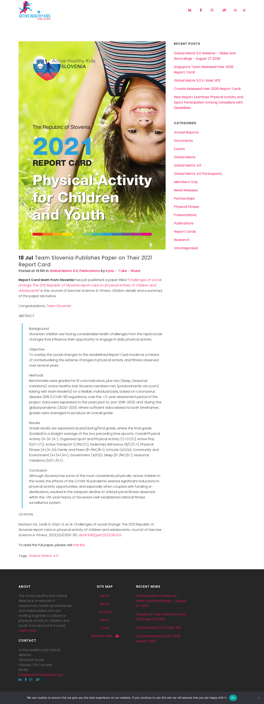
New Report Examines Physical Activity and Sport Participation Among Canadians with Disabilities (208, 102)
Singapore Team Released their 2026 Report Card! (161, 617)
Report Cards (185, 231)
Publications (89, 270)
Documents (183, 140)
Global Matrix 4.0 (64, 270)
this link (79, 545)
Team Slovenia (58, 306)
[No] (259, 698)
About (105, 604)
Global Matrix (185, 157)
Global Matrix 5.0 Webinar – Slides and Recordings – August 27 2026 (161, 600)
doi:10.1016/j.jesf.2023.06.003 (100, 535)
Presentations (185, 215)
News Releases (186, 190)
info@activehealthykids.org (40, 674)
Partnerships (184, 198)
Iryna (110, 270)
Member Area (103, 636)
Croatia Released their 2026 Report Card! (207, 88)
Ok (233, 697)
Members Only (186, 182)
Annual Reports (186, 132)
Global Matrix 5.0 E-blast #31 (197, 80)
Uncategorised (186, 248)
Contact (105, 612)
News (104, 620)
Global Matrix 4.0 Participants (198, 173)
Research (181, 239)
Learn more (28, 630)
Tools (104, 628)
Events (179, 149)
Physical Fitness (186, 206)
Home (105, 595)
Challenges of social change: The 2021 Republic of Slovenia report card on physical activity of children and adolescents (90, 285)
